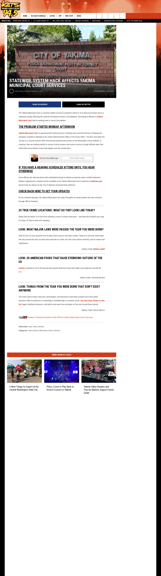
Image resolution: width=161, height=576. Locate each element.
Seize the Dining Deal (134, 21)
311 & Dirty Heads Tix (41, 21)
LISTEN (52, 16)
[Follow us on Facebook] (111, 16)
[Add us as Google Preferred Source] (105, 16)
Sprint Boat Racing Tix (21, 21)
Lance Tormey (19, 91)
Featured (56, 330)
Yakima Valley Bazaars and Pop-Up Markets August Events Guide (99, 389)
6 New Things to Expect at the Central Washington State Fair (24, 388)
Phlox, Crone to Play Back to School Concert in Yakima (60, 388)
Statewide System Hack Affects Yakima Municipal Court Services (64, 317)
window (41, 327)
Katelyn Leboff (99, 249)
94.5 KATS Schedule (38, 16)
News (51, 330)
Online (35, 327)
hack (30, 327)
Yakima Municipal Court (29, 133)
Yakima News (33, 330)
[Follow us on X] (117, 16)
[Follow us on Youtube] (123, 16)
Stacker (22, 268)
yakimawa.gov (96, 181)
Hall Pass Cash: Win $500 (61, 21)
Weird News (43, 330)
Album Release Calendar (113, 21)
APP (60, 16)
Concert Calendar (82, 21)
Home (25, 16)
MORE (79, 16)
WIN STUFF (69, 16)
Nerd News (96, 21)
